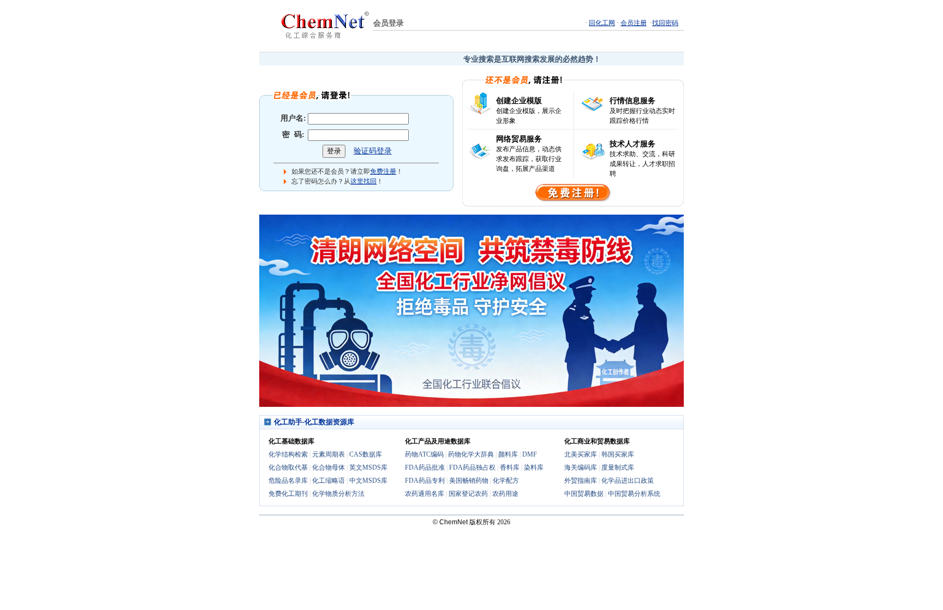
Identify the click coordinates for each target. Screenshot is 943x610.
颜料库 (508, 454)
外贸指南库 (580, 480)
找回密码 (665, 23)
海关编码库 (580, 467)
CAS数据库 (365, 454)
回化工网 (602, 23)
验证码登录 (373, 151)
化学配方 (506, 480)
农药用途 (505, 494)
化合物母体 (328, 467)
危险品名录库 (288, 480)
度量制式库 (617, 467)
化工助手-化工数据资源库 (314, 422)
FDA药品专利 (425, 480)
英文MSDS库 (368, 467)
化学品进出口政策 (627, 480)
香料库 (510, 467)
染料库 (534, 467)
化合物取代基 (288, 467)
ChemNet (453, 522)
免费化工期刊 (288, 494)
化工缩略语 (328, 480)
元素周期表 (328, 454)
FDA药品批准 (425, 467)
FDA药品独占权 (472, 467)
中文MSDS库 (368, 480)
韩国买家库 (617, 454)
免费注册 (383, 171)
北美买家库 (580, 454)
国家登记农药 (468, 494)
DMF (529, 454)
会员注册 (633, 23)
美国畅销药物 (468, 480)
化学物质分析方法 (338, 494)
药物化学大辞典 (471, 454)
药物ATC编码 (424, 454)
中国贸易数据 (584, 494)
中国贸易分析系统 (634, 494)
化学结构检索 (288, 454)
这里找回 (363, 181)
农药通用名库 (424, 494)
